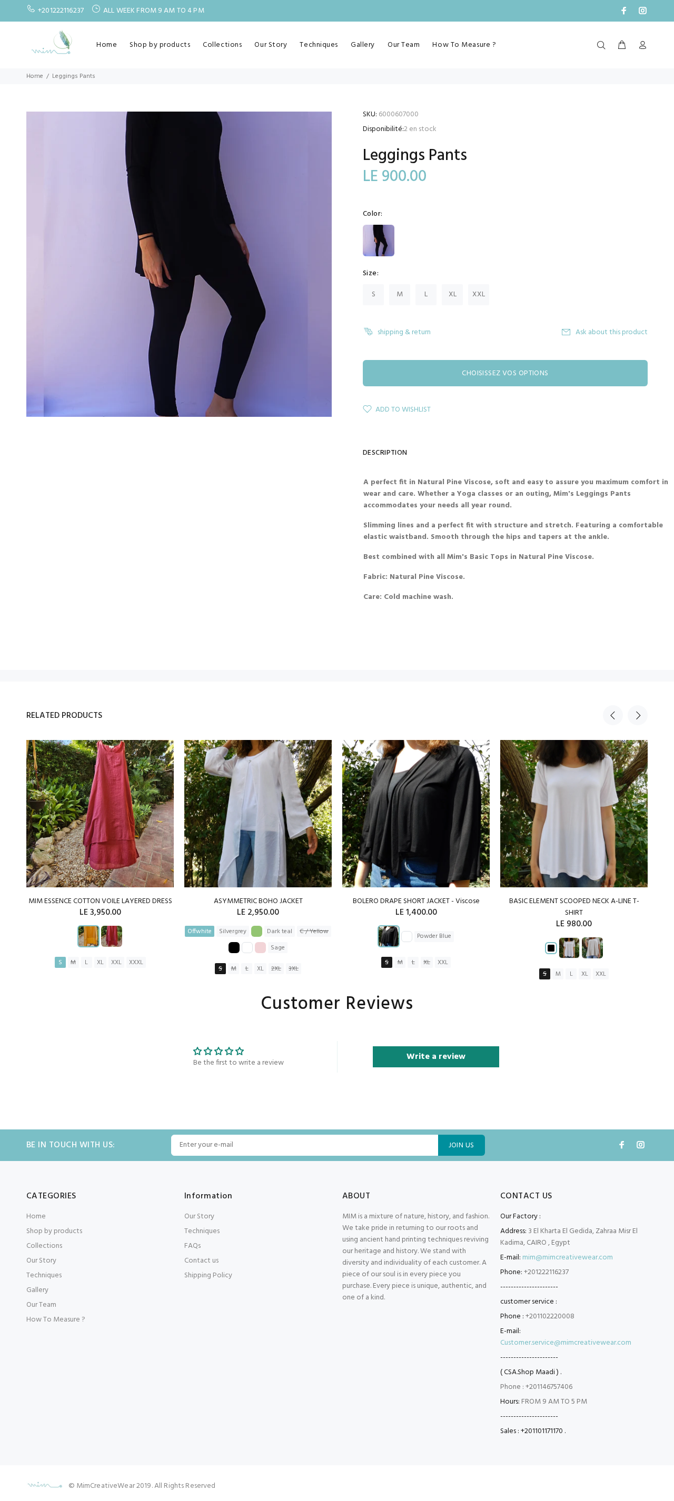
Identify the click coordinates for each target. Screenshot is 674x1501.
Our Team (404, 45)
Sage (278, 948)
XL (453, 294)
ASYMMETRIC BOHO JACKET (258, 901)
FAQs (192, 1246)
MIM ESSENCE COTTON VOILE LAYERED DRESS (100, 901)
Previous (613, 715)
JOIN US (461, 1145)
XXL (478, 294)
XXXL (136, 962)
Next (638, 715)
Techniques (319, 45)
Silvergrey (232, 931)
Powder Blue (434, 936)
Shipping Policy (208, 1275)
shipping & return (404, 332)
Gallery (363, 45)
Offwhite (199, 931)
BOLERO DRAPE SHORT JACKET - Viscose (416, 901)
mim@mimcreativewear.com (567, 1258)
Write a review (436, 1057)
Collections (222, 45)
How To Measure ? (464, 45)
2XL (276, 969)
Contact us (201, 1261)
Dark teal (279, 931)
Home (106, 45)
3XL (294, 969)
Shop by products (160, 45)
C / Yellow (314, 931)
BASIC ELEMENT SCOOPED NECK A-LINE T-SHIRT (574, 907)
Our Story (270, 45)
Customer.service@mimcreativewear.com (565, 1343)
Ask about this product (612, 332)
